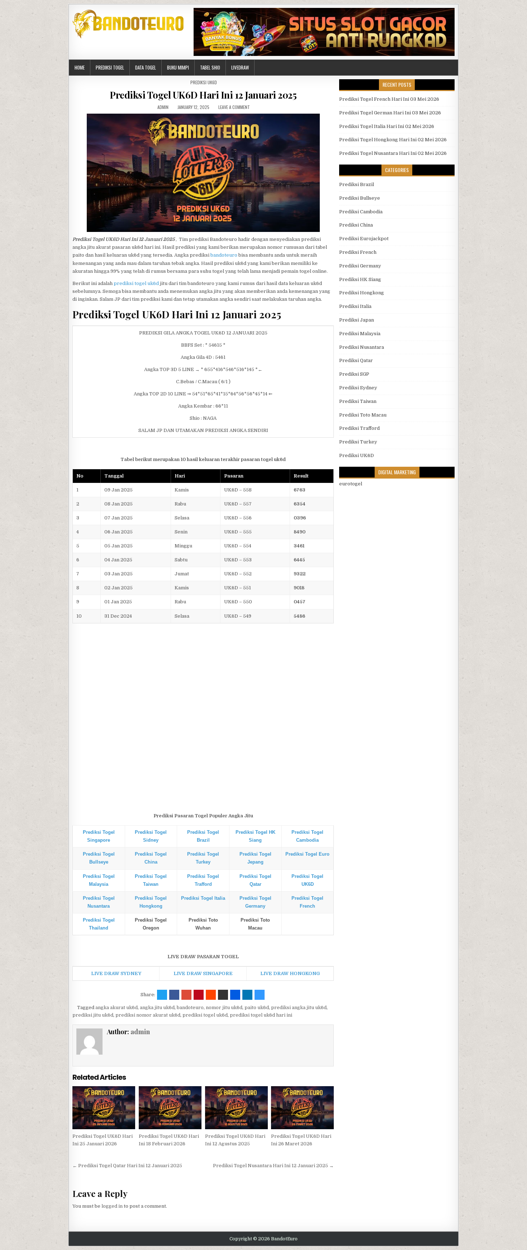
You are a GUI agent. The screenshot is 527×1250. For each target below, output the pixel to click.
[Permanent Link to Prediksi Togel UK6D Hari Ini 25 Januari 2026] (103, 1107)
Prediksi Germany (360, 265)
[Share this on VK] (223, 995)
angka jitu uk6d (157, 1007)
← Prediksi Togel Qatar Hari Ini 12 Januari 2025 (127, 1165)
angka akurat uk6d (116, 1007)
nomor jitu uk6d (224, 1007)
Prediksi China (356, 225)
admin (162, 107)
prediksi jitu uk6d (92, 1015)
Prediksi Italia (355, 306)
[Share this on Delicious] (260, 995)
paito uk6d (256, 1007)
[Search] (453, 68)
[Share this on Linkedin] (247, 995)
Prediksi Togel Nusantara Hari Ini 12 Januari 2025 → (273, 1165)
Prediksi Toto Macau (362, 415)
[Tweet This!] (162, 995)
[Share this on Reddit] (211, 995)
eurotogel (350, 483)
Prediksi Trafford (359, 428)
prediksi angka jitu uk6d (299, 1007)
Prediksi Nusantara (361, 347)
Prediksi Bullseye (359, 198)
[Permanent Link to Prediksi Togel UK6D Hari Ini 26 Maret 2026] (302, 1107)
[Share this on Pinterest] (199, 995)
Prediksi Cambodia (361, 211)
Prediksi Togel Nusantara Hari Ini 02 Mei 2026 (393, 153)
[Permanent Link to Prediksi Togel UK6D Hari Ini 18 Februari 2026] (170, 1107)
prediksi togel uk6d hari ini (261, 1015)
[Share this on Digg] (235, 995)
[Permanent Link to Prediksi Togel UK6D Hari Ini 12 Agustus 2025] (236, 1107)
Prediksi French (357, 252)
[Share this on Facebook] (174, 995)
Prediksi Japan (356, 320)
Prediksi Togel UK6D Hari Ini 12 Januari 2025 (203, 95)
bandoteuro (223, 255)
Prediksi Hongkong (361, 292)
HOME (80, 67)
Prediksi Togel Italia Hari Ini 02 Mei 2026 (386, 126)
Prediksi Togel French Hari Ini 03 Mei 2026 (389, 99)
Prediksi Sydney (358, 387)
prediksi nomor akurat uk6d (147, 1015)
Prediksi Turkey (358, 442)
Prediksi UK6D (203, 82)
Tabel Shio (210, 67)
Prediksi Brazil (356, 184)
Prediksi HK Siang (360, 279)
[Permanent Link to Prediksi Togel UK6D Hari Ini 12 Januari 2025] (203, 173)
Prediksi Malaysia (359, 333)
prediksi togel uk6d (136, 283)
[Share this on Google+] (186, 995)
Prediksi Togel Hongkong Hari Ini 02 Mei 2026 (393, 139)
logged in (112, 1206)
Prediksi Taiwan (357, 401)
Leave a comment (234, 107)
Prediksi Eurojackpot (364, 238)
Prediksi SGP (354, 374)
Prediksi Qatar (356, 360)
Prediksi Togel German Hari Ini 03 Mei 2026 (390, 112)
